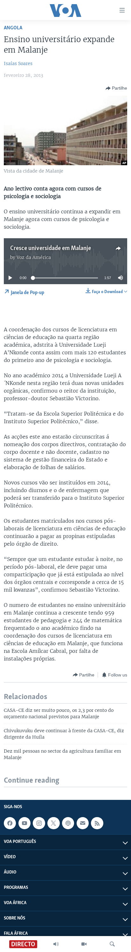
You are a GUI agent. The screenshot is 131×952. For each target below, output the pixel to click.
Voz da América (34, 257)
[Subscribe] (83, 823)
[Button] (116, 88)
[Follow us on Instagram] (39, 823)
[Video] (83, 944)
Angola (13, 28)
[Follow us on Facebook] (10, 823)
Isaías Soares (18, 63)
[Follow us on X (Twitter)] (53, 823)
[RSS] (97, 823)
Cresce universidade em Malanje (50, 248)
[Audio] (56, 944)
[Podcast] (68, 823)
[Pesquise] (112, 944)
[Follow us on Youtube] (24, 823)
